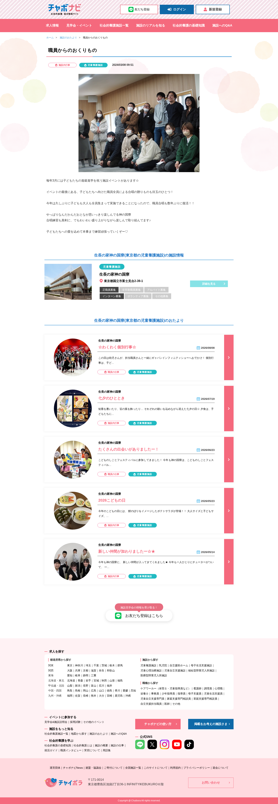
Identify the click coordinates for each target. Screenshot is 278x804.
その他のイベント (93, 721)
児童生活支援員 (213, 693)
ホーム (50, 37)
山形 (112, 680)
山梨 (69, 685)
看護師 (197, 688)
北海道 (71, 680)
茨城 (104, 665)
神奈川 (79, 665)
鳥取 (69, 690)
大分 (101, 695)
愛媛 (125, 690)
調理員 (208, 688)
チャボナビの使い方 (158, 724)
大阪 (69, 670)
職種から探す (150, 682)
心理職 (219, 688)
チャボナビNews (73, 767)
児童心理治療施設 (151, 670)
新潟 (77, 685)
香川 (117, 690)
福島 (120, 680)
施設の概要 (101, 745)
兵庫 (77, 670)
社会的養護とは (83, 745)
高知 (133, 690)
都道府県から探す (60, 659)
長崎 (85, 695)
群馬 (120, 665)
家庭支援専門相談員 (179, 698)
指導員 (182, 693)
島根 (77, 690)
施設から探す (150, 659)
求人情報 (52, 25)
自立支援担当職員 (151, 703)
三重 (93, 675)
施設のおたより (68, 37)
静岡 (85, 675)
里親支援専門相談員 (205, 698)
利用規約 (175, 767)
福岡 (69, 695)
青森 (80, 680)
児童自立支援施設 (175, 670)
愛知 (69, 675)
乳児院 (163, 665)
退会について (220, 767)
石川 (101, 685)
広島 (93, 690)
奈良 (101, 670)
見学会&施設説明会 (55, 721)
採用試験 (75, 721)
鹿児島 (119, 695)
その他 (176, 703)
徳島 (109, 690)
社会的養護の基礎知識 (189, 25)
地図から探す (79, 733)
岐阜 (77, 675)
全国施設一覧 (133, 767)
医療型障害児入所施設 (154, 675)
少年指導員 (168, 693)
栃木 (112, 665)
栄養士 (144, 693)
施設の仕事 (117, 745)
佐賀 (77, 695)
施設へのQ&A (222, 25)
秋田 (104, 680)
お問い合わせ (211, 782)
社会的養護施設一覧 (114, 25)
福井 (109, 685)
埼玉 (88, 665)
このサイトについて (156, 767)
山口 (101, 690)
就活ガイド (51, 750)
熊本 (93, 695)
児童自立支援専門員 (152, 698)
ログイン (179, 9)
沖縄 (128, 695)
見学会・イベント (79, 25)
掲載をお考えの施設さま (211, 724)
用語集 (107, 750)
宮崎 (109, 695)
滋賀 (93, 670)
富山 (93, 685)
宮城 (96, 680)
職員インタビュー (71, 750)
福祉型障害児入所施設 (201, 670)
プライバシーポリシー (196, 767)
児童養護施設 (148, 665)
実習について (92, 750)
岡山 (85, 690)
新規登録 (215, 9)
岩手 (88, 680)
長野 (85, 685)
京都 (85, 670)
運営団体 (55, 767)
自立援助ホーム (179, 665)
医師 (167, 703)
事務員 (155, 693)
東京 (69, 665)
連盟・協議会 (93, 767)
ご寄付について (113, 767)
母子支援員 (194, 693)
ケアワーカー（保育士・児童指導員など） (166, 688)
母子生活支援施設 (201, 665)
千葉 (96, 665)
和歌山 (111, 670)
